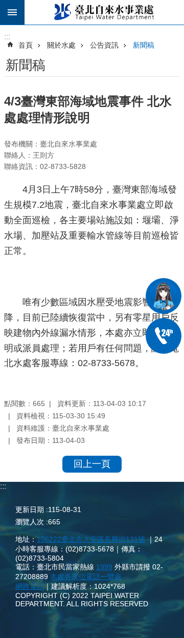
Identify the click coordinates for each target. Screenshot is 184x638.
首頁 (25, 45)
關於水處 (61, 45)
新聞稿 (143, 45)
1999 (104, 567)
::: (3, 486)
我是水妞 (163, 296)
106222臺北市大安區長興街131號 (91, 539)
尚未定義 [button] (12, 12)
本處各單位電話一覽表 (86, 576)
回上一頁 (92, 464)
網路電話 (29, 586)
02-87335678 (163, 336)
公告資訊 (104, 45)
